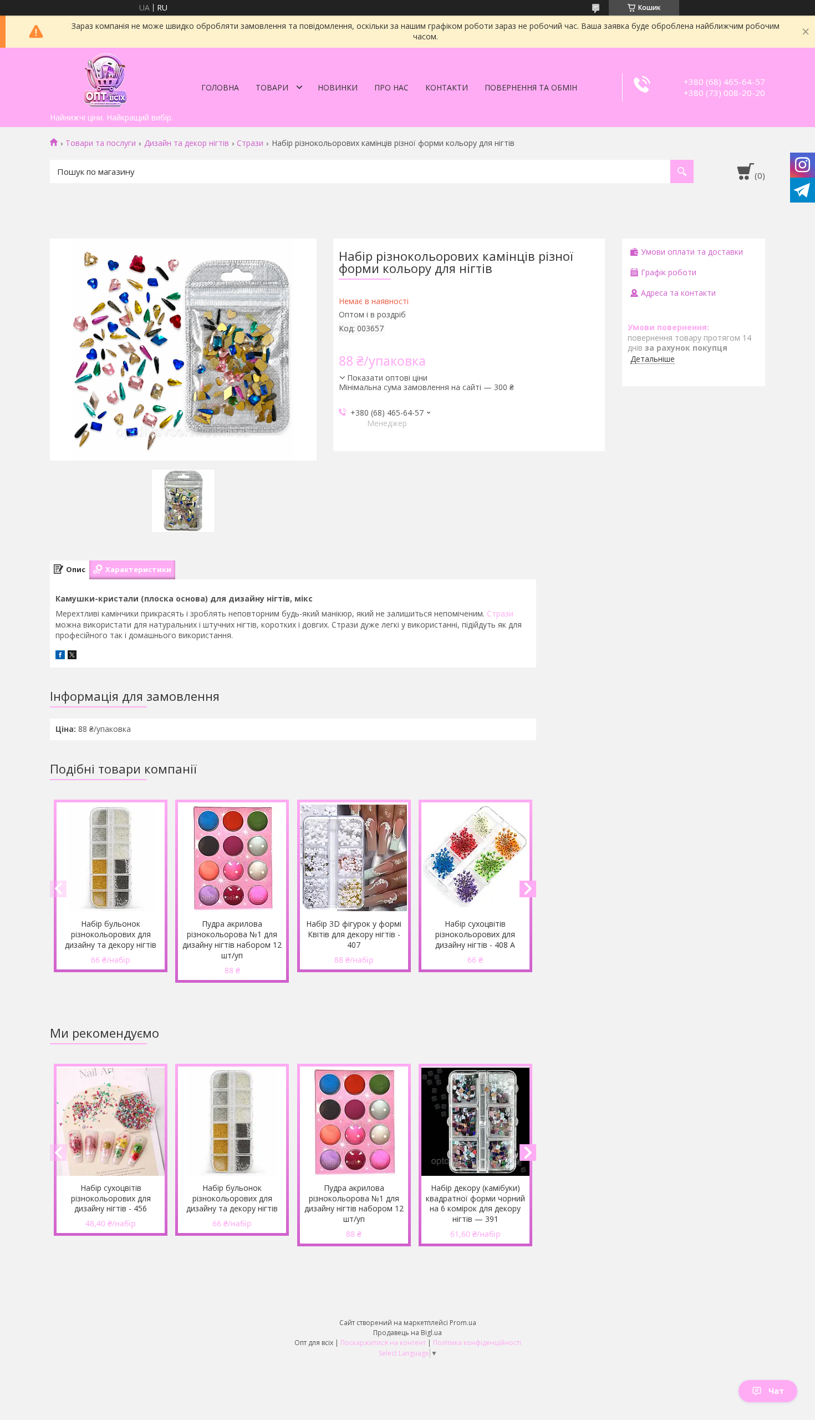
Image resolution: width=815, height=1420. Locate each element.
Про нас (391, 87)
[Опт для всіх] (105, 78)
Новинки (338, 87)
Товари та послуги (100, 143)
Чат (776, 1391)
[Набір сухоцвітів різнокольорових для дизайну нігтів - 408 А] (475, 857)
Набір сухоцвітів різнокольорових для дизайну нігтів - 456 (111, 1198)
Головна (220, 87)
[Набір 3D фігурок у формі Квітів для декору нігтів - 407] (354, 857)
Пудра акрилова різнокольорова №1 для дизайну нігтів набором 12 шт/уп (232, 939)
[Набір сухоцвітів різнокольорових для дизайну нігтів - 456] (111, 1122)
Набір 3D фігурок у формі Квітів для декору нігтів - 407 (353, 934)
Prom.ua (463, 1322)
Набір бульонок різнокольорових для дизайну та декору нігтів (110, 934)
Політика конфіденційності (477, 1342)
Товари (272, 87)
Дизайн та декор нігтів (186, 143)
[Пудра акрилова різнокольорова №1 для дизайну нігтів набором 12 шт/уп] (232, 857)
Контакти (446, 87)
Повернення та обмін (531, 87)
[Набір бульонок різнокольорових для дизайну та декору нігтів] (111, 857)
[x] (72, 656)
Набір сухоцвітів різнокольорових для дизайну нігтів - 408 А (475, 934)
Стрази (250, 143)
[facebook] (60, 656)
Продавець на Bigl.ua (407, 1332)
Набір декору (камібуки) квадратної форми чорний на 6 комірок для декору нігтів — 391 (475, 1204)
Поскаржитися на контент (383, 1342)
